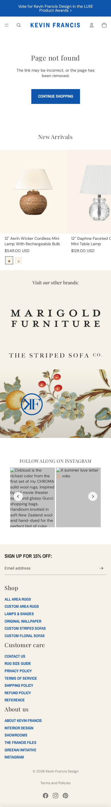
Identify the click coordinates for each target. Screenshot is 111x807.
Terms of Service (21, 678)
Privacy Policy (18, 670)
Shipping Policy (19, 685)
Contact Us (15, 656)
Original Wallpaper (23, 621)
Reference (15, 700)
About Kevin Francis (23, 720)
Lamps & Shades (19, 613)
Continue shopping (55, 96)
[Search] (19, 25)
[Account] (91, 25)
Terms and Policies (55, 783)
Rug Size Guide (18, 663)
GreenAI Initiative (20, 749)
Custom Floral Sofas (25, 635)
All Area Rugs (18, 599)
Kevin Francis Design (62, 771)
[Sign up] (101, 568)
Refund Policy (18, 692)
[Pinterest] (65, 795)
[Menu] (6, 25)
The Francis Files (20, 742)
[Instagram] (55, 795)
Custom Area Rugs (22, 606)
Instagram (14, 757)
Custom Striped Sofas (25, 628)
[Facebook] (45, 795)
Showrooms (16, 735)
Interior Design (19, 727)
